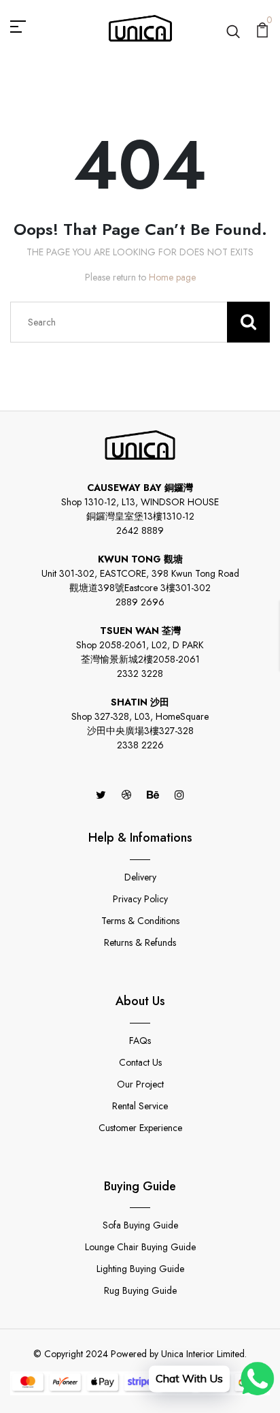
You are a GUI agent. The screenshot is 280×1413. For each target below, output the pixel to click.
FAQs (140, 1040)
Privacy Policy (140, 899)
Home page (172, 277)
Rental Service (140, 1106)
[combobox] (140, 322)
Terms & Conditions (140, 920)
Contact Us (140, 1062)
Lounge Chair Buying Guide (140, 1247)
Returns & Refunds (140, 942)
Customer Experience (140, 1127)
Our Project (140, 1084)
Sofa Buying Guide (140, 1225)
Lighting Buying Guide (140, 1268)
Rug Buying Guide (140, 1290)
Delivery (140, 877)
